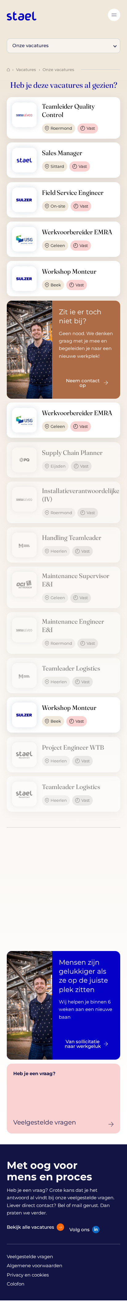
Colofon (15, 1284)
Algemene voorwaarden (34, 1265)
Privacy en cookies (28, 1275)
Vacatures (26, 69)
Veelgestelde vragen (30, 1256)
